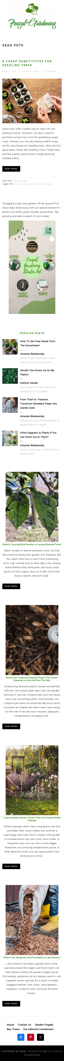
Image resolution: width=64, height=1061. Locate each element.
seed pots (38, 184)
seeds (24, 181)
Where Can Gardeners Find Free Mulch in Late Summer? (32, 957)
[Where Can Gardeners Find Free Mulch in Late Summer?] (32, 954)
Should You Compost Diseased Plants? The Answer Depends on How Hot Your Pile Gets (32, 678)
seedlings (17, 181)
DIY (15, 184)
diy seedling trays (25, 184)
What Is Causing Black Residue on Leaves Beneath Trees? (32, 544)
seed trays (47, 184)
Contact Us (24, 1024)
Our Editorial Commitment (38, 1029)
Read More (11, 169)
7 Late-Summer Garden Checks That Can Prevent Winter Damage (32, 819)
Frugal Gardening (32, 16)
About (10, 1024)
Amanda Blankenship (32, 353)
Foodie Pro (35, 1051)
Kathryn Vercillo (29, 382)
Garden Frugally (44, 1024)
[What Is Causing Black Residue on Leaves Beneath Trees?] (32, 541)
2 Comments (50, 71)
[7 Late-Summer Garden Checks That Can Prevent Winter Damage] (32, 814)
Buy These (13, 1029)
